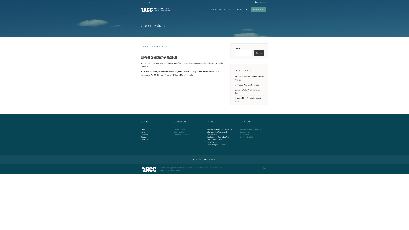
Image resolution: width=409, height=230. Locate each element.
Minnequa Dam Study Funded (247, 84)
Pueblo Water (212, 142)
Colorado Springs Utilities (216, 144)
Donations (145, 134)
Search (237, 48)
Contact (231, 10)
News (246, 10)
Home (213, 10)
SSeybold (146, 46)
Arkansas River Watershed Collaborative (217, 133)
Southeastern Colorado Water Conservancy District (218, 138)
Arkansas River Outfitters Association (221, 129)
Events (239, 10)
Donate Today (258, 10)
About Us (222, 10)
